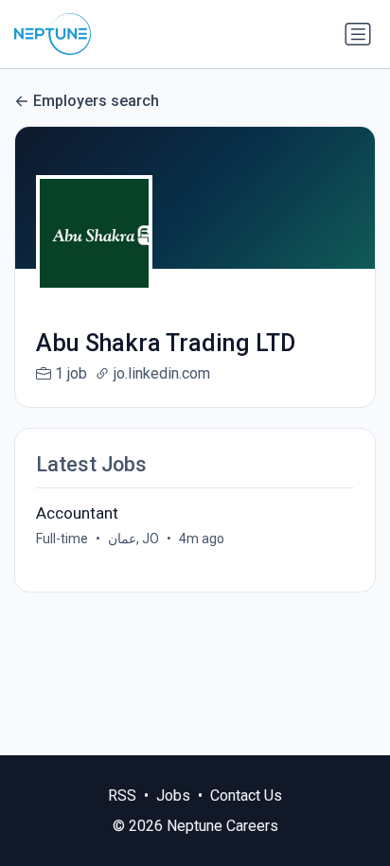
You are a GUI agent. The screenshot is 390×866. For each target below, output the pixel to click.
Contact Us (246, 795)
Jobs (173, 795)
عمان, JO (133, 538)
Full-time (62, 538)
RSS (122, 795)
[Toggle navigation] (358, 34)
